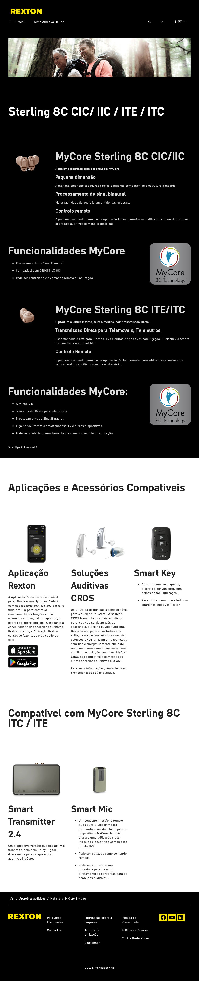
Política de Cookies (135, 930)
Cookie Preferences (135, 938)
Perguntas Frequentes (55, 920)
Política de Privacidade (130, 920)
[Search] (150, 22)
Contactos (54, 930)
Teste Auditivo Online (49, 22)
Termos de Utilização (92, 932)
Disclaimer (92, 942)
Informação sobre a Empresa (98, 920)
